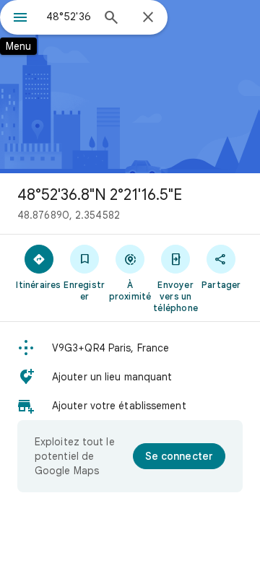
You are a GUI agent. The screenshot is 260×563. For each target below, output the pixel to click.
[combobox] (68, 16)
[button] (130, 347)
